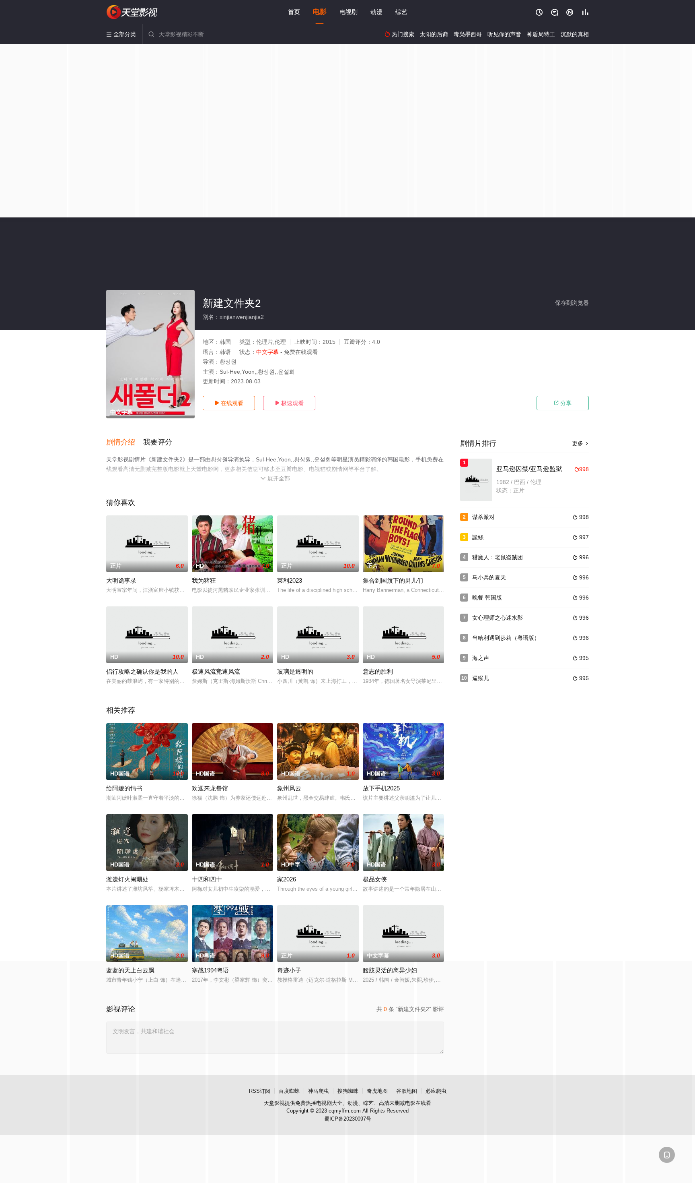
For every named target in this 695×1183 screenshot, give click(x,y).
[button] (124, 442)
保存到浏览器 (572, 303)
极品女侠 (375, 879)
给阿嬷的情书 (124, 788)
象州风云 (289, 788)
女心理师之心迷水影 (497, 617)
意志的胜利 (378, 671)
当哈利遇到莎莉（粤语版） (506, 638)
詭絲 (477, 537)
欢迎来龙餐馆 (210, 788)
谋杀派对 (483, 517)
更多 (580, 443)
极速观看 (289, 403)
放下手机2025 (381, 788)
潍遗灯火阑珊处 (127, 879)
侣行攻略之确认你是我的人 (142, 671)
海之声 (480, 658)
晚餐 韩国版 (487, 597)
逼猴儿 (480, 678)
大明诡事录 (121, 580)
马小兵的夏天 (489, 577)
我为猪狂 (204, 580)
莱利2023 (289, 580)
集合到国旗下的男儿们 (393, 580)
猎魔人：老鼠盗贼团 (497, 557)
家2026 (286, 879)
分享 (563, 403)
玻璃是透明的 (295, 671)
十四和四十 (207, 879)
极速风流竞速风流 (216, 671)
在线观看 (228, 403)
